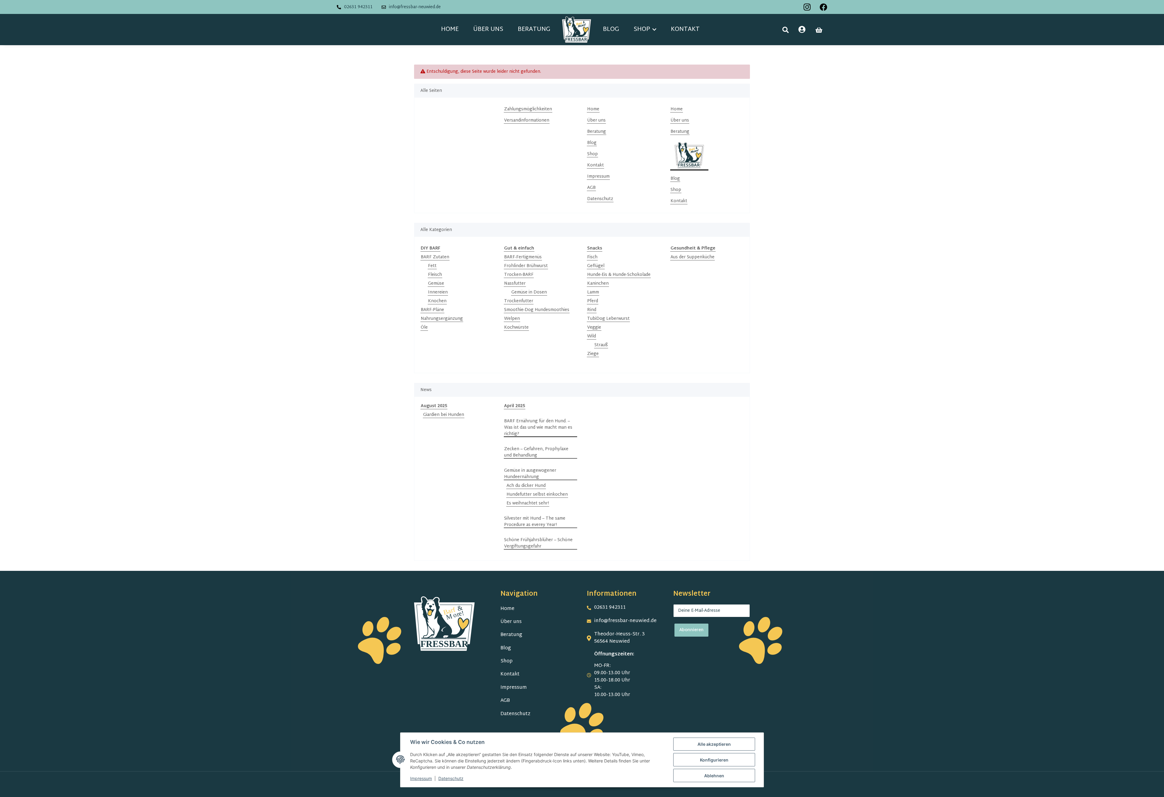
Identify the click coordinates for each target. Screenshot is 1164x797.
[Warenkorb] (819, 30)
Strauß (601, 345)
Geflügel (595, 266)
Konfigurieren (714, 759)
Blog (611, 29)
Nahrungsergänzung (442, 319)
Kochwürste (516, 327)
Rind (591, 310)
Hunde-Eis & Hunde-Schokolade (619, 275)
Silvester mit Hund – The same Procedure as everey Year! (534, 521)
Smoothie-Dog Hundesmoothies (536, 310)
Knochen (437, 301)
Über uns (488, 29)
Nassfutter (515, 283)
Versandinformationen (526, 120)
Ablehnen (714, 775)
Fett (432, 266)
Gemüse (436, 283)
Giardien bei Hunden (443, 415)
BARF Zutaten (435, 257)
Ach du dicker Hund (526, 486)
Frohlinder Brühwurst (526, 266)
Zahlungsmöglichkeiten (528, 109)
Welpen (512, 319)
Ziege (593, 354)
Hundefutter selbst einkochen (537, 494)
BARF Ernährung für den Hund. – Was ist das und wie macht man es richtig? (538, 427)
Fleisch (435, 275)
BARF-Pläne (432, 310)
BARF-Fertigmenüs (523, 257)
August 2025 (434, 406)
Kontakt (685, 29)
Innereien (438, 292)
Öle (424, 327)
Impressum (598, 176)
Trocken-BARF (519, 275)
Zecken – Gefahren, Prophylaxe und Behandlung (536, 452)
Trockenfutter (518, 301)
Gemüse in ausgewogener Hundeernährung (530, 473)
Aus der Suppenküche (692, 257)
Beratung (534, 29)
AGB (591, 188)
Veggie (594, 327)
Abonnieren (691, 630)
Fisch (592, 257)
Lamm (593, 292)
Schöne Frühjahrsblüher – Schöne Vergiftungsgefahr (538, 543)
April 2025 (514, 406)
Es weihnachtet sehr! (528, 503)
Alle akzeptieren (714, 744)
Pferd (592, 301)
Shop (592, 154)
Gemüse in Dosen (529, 292)
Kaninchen (598, 283)
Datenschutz (600, 199)
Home (450, 29)
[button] (786, 29)
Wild (591, 336)
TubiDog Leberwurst (608, 319)
